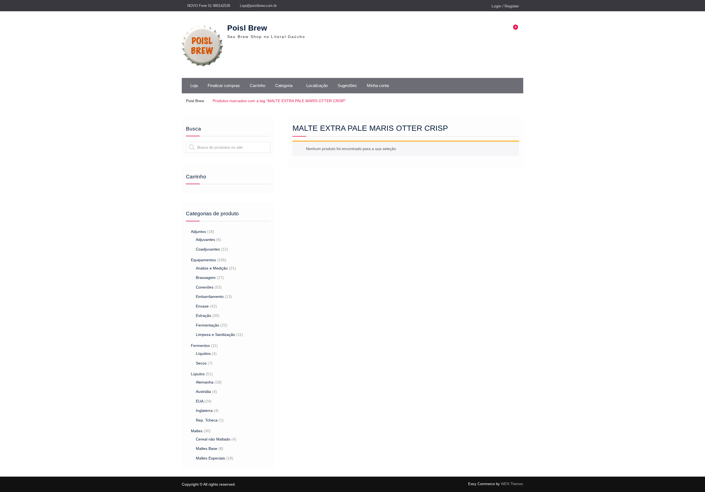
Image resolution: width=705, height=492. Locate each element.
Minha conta (378, 85)
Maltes (196, 431)
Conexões (204, 287)
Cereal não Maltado (213, 439)
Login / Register (505, 6)
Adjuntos (198, 231)
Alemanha (204, 382)
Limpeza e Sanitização (215, 334)
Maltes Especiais (210, 458)
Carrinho (257, 85)
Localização (317, 85)
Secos (201, 363)
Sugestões (347, 85)
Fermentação (207, 325)
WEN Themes (512, 484)
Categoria (283, 85)
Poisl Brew (247, 28)
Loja (194, 85)
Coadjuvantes (208, 249)
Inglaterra (204, 410)
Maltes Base (206, 448)
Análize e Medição (212, 268)
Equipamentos (203, 260)
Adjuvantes (205, 239)
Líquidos (203, 353)
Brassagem (206, 277)
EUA (199, 401)
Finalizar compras (224, 85)
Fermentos (200, 345)
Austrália (203, 391)
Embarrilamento (210, 296)
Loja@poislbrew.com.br (258, 6)
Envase (202, 306)
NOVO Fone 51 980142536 (208, 6)
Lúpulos (198, 374)
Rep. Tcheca (207, 420)
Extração (203, 315)
